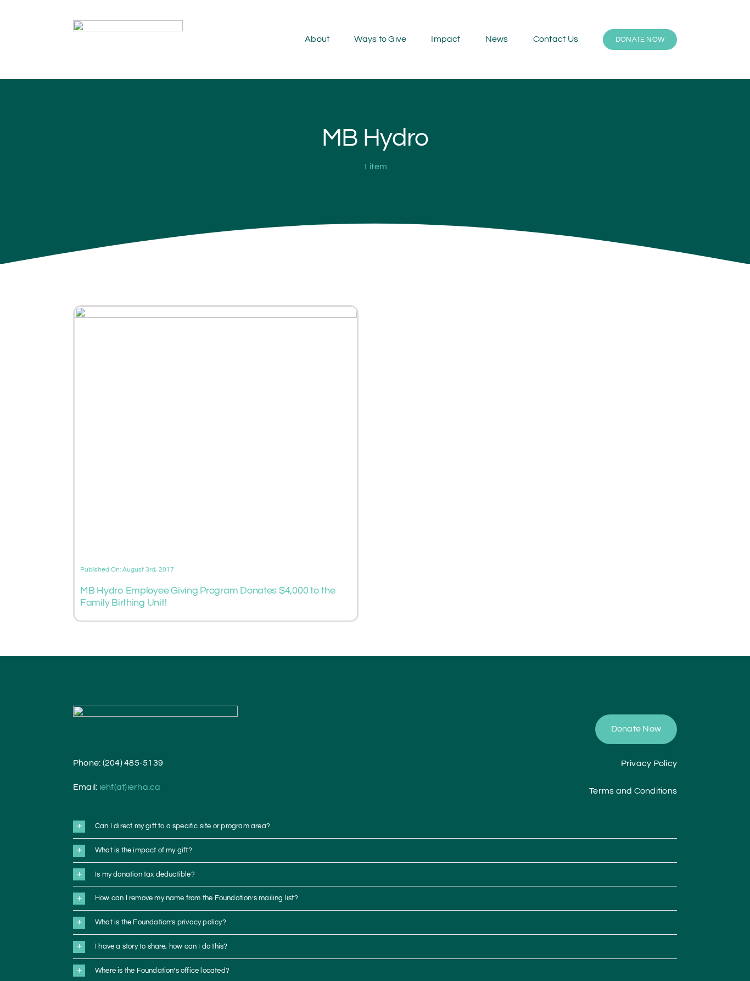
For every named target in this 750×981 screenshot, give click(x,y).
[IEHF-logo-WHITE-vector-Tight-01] (155, 710)
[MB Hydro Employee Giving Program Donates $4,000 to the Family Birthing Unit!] (216, 313)
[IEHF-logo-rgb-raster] (128, 24)
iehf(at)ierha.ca (130, 787)
